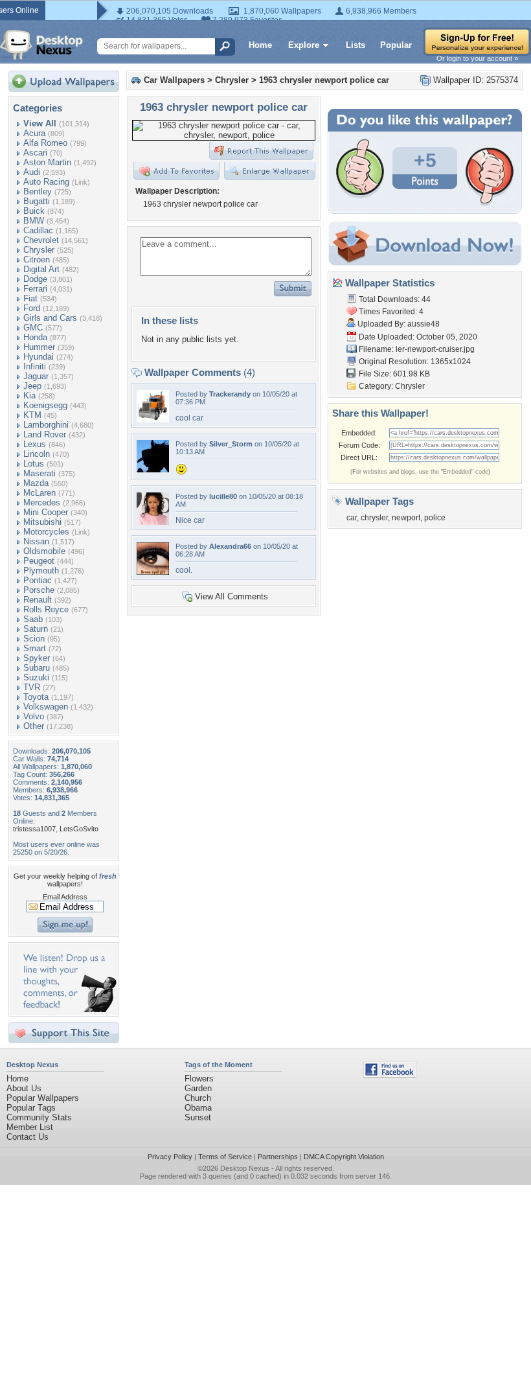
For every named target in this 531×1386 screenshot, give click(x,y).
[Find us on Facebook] (389, 1075)
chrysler (374, 517)
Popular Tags (31, 1108)
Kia (29, 395)
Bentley (37, 191)
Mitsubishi (42, 522)
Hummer (39, 347)
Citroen (36, 259)
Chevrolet (41, 240)
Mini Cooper (45, 512)
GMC (33, 327)
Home (260, 45)
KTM (32, 415)
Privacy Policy (170, 1157)
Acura (34, 133)
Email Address (65, 897)
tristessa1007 (34, 829)
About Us (23, 1088)
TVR (31, 687)
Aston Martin (47, 162)
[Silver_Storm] (153, 469)
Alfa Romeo (45, 143)
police (435, 517)
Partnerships (278, 1157)
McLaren (39, 493)
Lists (355, 45)
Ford (31, 308)
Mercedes (41, 502)
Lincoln (36, 454)
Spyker (36, 658)
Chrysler (38, 250)
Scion (34, 638)
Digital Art (41, 269)
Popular (396, 45)
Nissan (36, 541)
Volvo (33, 716)
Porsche (38, 590)
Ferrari (35, 289)
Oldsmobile (44, 551)
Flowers (199, 1078)
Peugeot (38, 561)
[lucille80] (153, 522)
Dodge (35, 279)
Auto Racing (46, 182)
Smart (34, 648)
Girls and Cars (50, 318)
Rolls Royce (46, 609)
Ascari (35, 152)
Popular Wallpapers (42, 1098)
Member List (29, 1127)
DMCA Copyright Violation (344, 1157)
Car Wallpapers (174, 80)
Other (33, 726)
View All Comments (231, 596)
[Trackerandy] (153, 419)
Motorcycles (46, 532)
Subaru (36, 668)
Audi (31, 172)
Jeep (32, 386)
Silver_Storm (231, 444)
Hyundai (38, 357)
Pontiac (37, 580)
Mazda (36, 483)
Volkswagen (45, 706)
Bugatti (36, 201)
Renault (37, 600)
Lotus (33, 463)
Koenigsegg (45, 405)
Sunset (198, 1117)
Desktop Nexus (244, 1168)
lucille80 (223, 496)
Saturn (35, 629)
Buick (34, 211)
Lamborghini (46, 425)
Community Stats (39, 1117)
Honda (35, 337)
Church (198, 1098)
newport (406, 517)
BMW (33, 220)
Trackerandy (230, 394)
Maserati (39, 473)
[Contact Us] (68, 1009)
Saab (33, 619)
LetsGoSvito (79, 829)
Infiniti (34, 366)
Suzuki (36, 677)
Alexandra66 (230, 546)
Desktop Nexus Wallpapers (41, 45)
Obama (198, 1108)
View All (39, 123)
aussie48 (423, 324)
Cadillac (38, 230)
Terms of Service (225, 1157)
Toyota (36, 697)
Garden (198, 1088)
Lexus (34, 444)
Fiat (30, 298)
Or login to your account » (477, 58)
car (351, 517)
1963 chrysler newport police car (324, 80)
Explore (303, 45)
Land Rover (44, 434)
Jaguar (36, 376)
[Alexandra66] (153, 572)
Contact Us (27, 1137)
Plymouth (41, 570)
